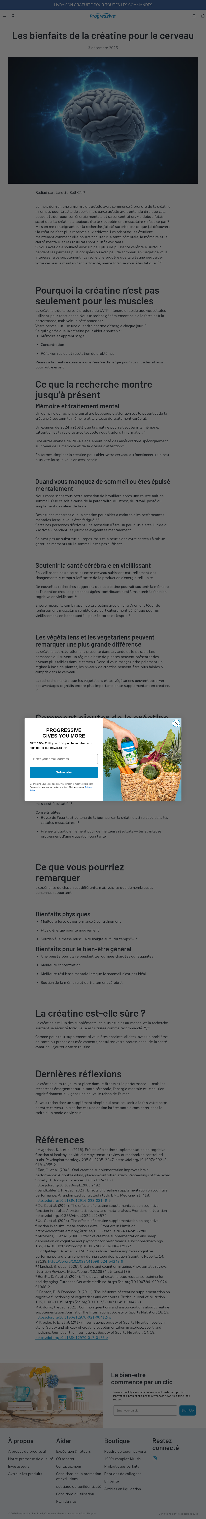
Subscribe (64, 772)
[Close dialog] (176, 723)
